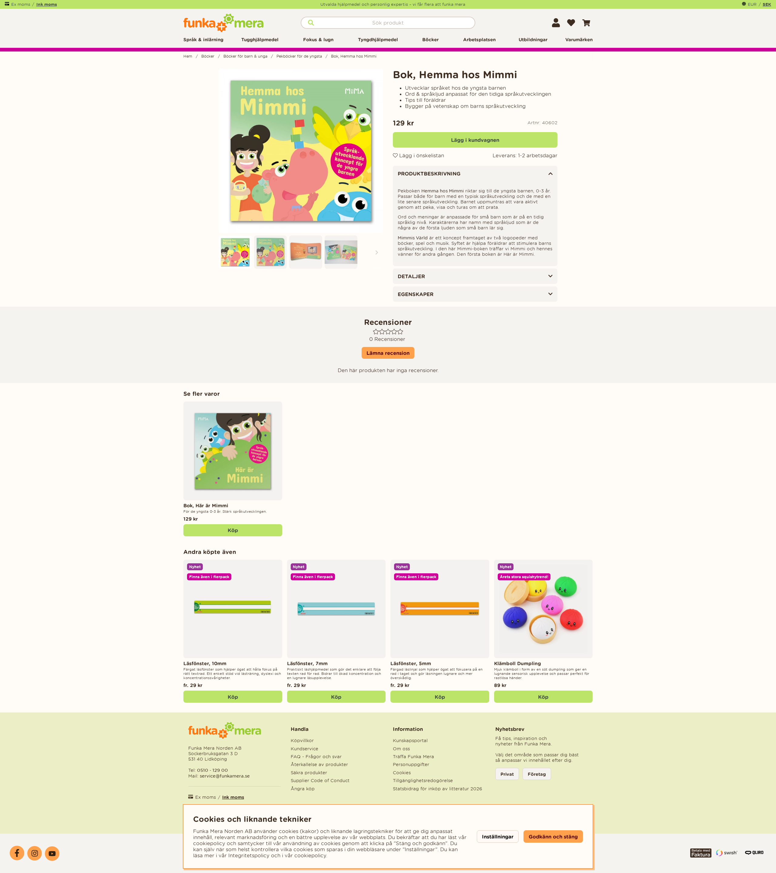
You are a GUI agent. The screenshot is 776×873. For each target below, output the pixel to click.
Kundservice (304, 748)
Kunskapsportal (410, 740)
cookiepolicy (310, 855)
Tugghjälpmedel (260, 39)
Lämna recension (388, 353)
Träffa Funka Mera (413, 756)
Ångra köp (303, 788)
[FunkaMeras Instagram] (34, 853)
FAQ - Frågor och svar (316, 756)
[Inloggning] (556, 22)
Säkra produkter (309, 772)
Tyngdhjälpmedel (378, 39)
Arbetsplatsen (479, 39)
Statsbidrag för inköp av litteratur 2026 (437, 788)
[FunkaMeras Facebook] (17, 853)
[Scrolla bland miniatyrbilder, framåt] (376, 252)
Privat (507, 774)
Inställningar (497, 836)
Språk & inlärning (203, 39)
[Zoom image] (235, 252)
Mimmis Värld (413, 238)
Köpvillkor (302, 740)
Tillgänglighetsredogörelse (423, 780)
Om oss (401, 748)
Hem (187, 56)
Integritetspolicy (248, 855)
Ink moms (46, 4)
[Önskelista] (571, 22)
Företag (537, 774)
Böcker (430, 39)
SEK (767, 4)
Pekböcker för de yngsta (299, 56)
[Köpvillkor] (700, 856)
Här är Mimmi (518, 254)
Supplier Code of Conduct (320, 780)
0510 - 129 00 (212, 770)
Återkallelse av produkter (319, 764)
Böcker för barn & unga (245, 56)
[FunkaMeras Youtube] (52, 853)
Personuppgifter (411, 764)
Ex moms (20, 4)
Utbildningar (533, 39)
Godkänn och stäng (553, 836)
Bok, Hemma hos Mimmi (353, 56)
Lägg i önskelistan (421, 155)
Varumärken (579, 39)
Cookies (402, 772)
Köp (233, 697)
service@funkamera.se (224, 776)
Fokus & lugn (318, 39)
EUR (752, 4)
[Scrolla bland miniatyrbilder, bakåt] (225, 252)
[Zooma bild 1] (301, 150)
